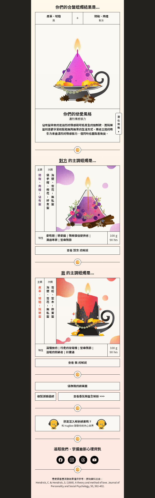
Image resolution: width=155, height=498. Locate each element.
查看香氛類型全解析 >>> (89, 362)
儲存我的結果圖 (77, 352)
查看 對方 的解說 (77, 233)
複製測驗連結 (45, 362)
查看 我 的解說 (77, 328)
